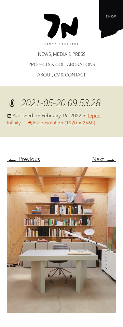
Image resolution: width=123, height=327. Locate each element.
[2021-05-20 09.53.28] (61, 239)
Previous (23, 159)
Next (104, 159)
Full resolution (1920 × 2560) (64, 123)
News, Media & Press (61, 54)
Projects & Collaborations (61, 64)
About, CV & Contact (61, 75)
